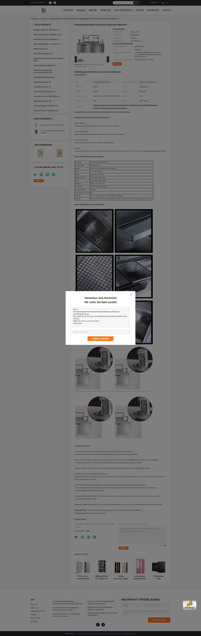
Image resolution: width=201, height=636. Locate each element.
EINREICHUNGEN (100, 338)
